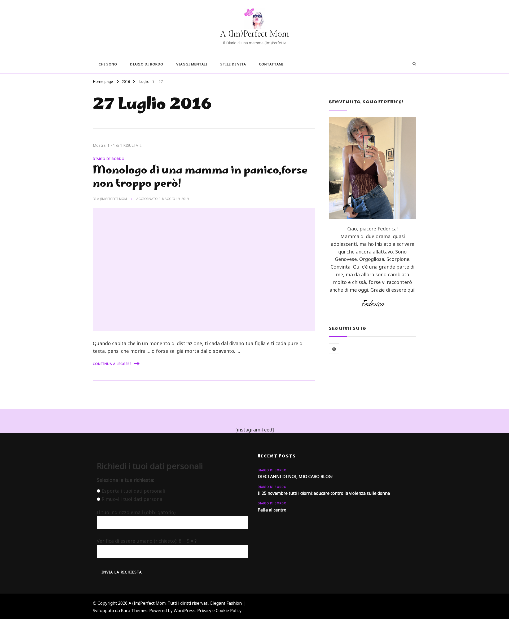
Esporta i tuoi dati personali (133, 490)
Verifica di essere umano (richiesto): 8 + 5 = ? (147, 540)
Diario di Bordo (146, 64)
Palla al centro (272, 509)
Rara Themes (134, 610)
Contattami (271, 64)
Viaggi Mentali (191, 64)
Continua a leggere (112, 363)
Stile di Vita (233, 64)
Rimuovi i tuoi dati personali (133, 499)
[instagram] (334, 348)
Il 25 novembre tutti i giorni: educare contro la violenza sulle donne (324, 493)
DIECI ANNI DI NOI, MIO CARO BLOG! (295, 476)
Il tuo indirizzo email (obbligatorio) (136, 511)
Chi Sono (108, 64)
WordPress (184, 610)
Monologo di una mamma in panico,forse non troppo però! (200, 178)
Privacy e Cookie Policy (219, 610)
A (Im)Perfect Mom (254, 34)
